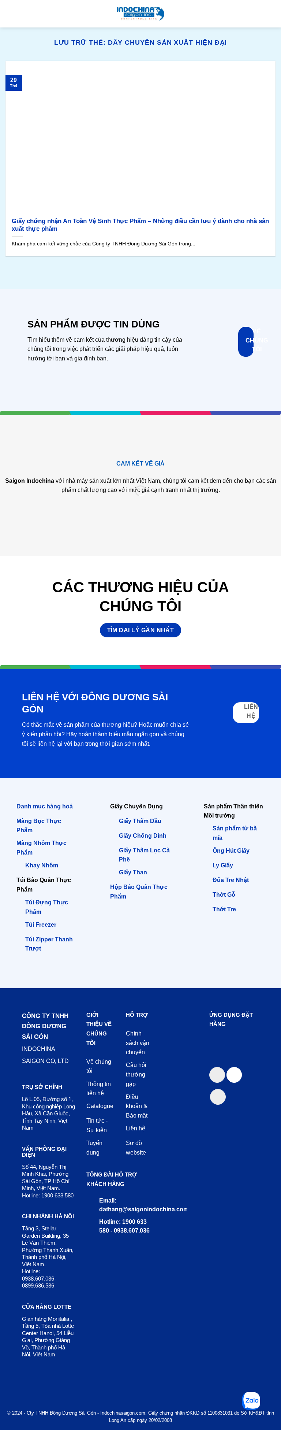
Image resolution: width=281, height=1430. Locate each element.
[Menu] (9, 14)
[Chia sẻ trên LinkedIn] (218, 1097)
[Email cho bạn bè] (234, 1075)
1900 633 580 (57, 1195)
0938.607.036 (38, 1278)
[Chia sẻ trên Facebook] (217, 1075)
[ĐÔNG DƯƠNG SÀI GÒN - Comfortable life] (140, 14)
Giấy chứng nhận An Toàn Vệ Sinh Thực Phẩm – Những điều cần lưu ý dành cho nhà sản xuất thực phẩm (140, 225)
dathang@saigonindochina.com (143, 1209)
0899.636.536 (38, 1285)
